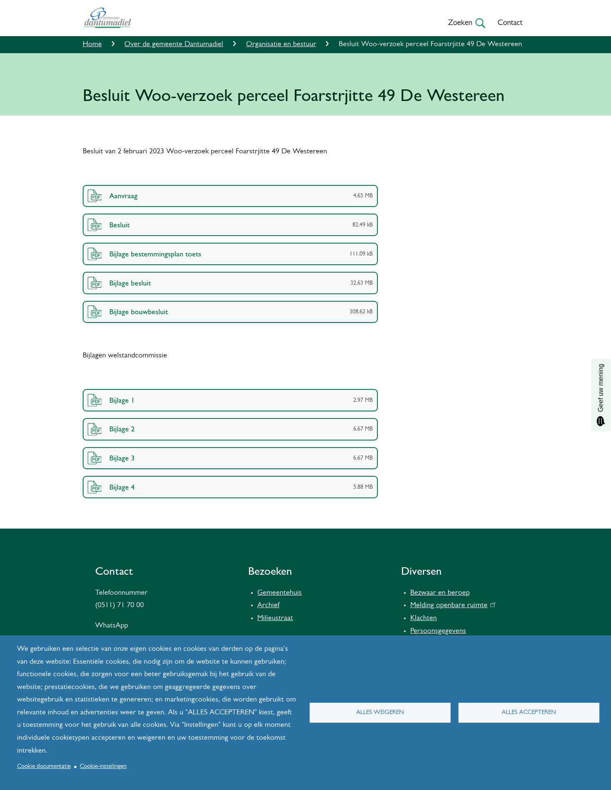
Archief (268, 605)
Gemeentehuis (279, 593)
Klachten (423, 618)
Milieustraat (275, 618)
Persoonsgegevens (438, 631)
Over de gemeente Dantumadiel (173, 44)
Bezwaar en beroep (440, 593)
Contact (510, 23)
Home (92, 44)
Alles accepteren (529, 712)
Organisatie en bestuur (281, 44)
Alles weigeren (380, 712)
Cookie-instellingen (103, 766)
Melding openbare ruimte (450, 605)
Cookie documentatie (44, 766)
